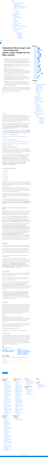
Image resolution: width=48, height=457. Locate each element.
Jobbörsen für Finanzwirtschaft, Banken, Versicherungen (8, 412)
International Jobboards (17, 5)
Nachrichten (36, 66)
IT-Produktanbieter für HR (18, 17)
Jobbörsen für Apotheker (7, 390)
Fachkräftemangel (36, 55)
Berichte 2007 (20, 34)
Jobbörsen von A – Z (17, 4)
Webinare (15, 22)
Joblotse (15, 9)
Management (36, 61)
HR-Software (36, 57)
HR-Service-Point (16, 16)
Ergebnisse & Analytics (30, 394)
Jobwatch (17, 11)
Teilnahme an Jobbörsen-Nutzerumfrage (20, 26)
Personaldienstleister (37, 68)
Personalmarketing (37, 69)
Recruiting (35, 72)
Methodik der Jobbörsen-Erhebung (19, 6)
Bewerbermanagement (37, 50)
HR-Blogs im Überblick (17, 23)
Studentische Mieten (5, 347)
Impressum (14, 27)
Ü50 (34, 74)
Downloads (16, 20)
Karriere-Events (16, 21)
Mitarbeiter (35, 63)
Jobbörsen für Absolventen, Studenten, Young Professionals (7, 385)
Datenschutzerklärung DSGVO (18, 28)
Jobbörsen (13, 1)
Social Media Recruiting (37, 73)
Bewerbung (36, 51)
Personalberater (36, 67)
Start (13, 0)
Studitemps (10, 347)
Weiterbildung (36, 75)
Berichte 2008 (20, 33)
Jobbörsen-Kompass (37, 108)
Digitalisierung (36, 52)
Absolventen (36, 47)
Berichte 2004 (20, 38)
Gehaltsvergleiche (15, 12)
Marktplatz (35, 102)
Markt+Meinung (18, 32)
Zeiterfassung (36, 78)
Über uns (15, 31)
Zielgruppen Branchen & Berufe (41, 84)
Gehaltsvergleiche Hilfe (39, 97)
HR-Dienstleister (14, 15)
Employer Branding (37, 53)
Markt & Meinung (36, 62)
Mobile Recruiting (36, 64)
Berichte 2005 (20, 37)
